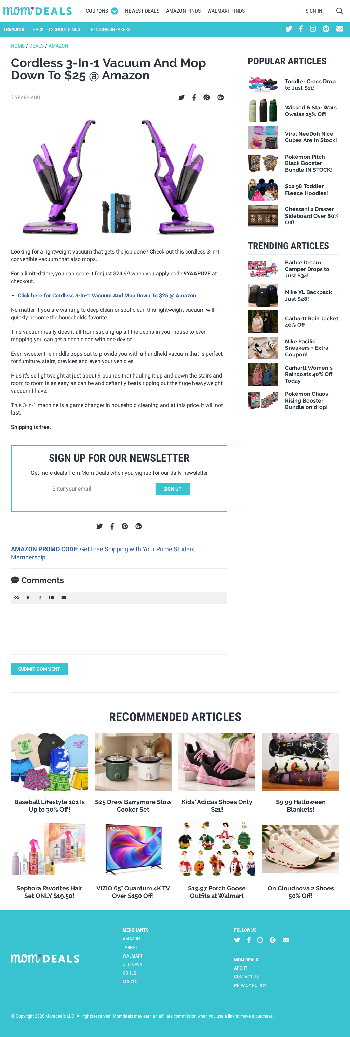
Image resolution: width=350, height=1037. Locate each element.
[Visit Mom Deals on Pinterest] (326, 29)
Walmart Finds (226, 11)
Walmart (133, 956)
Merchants (136, 930)
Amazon (58, 45)
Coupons (97, 11)
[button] (17, 597)
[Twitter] (182, 98)
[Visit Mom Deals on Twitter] (289, 29)
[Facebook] (194, 98)
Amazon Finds (183, 11)
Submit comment (39, 669)
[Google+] (221, 98)
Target (130, 947)
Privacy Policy (250, 985)
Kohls (129, 973)
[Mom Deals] (37, 11)
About (240, 968)
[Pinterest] (207, 98)
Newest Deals (142, 11)
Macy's (130, 981)
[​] (119, 629)
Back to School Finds (56, 29)
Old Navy (132, 964)
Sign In (314, 11)
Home (18, 45)
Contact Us (246, 976)
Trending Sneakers (109, 29)
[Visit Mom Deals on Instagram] (313, 29)
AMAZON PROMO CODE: (45, 549)
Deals (36, 45)
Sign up (172, 489)
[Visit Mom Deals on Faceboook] (301, 29)
